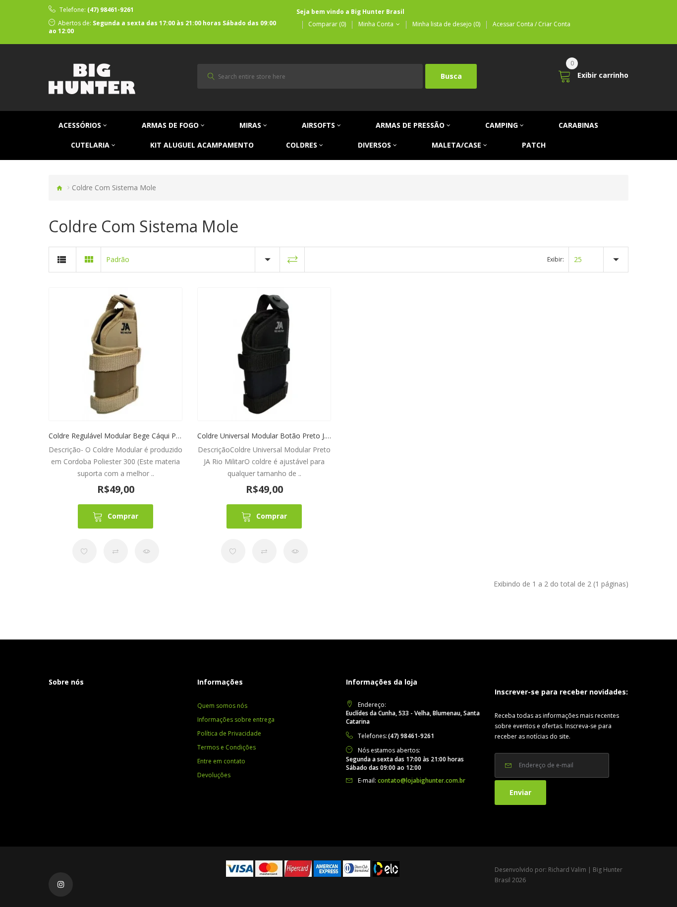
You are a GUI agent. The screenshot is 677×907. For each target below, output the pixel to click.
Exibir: (555, 259)
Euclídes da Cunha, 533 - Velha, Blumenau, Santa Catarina (413, 717)
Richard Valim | (569, 869)
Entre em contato (221, 761)
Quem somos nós (222, 705)
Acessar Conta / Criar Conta (531, 24)
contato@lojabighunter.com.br (421, 780)
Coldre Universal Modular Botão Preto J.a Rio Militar (280, 435)
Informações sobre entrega (236, 719)
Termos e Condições (226, 747)
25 (578, 259)
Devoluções (213, 775)
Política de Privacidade (229, 733)
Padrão (117, 259)
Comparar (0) (327, 24)
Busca (451, 76)
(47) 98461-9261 (110, 10)
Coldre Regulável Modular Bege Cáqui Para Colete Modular (143, 435)
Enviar (520, 792)
